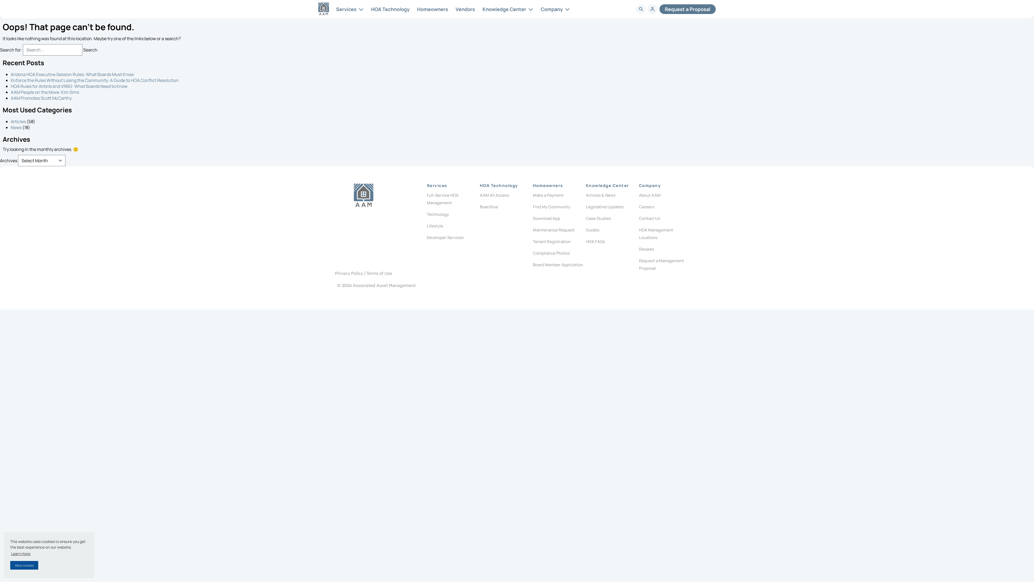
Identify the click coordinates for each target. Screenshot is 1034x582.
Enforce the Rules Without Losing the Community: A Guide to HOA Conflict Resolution (95, 80)
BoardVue (489, 207)
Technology (438, 214)
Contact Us (649, 218)
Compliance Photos (551, 253)
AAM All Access (494, 195)
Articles (18, 121)
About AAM (650, 195)
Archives (8, 161)
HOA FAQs (595, 241)
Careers (646, 207)
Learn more (20, 553)
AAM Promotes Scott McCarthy (41, 98)
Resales (646, 249)
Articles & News (601, 195)
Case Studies (598, 218)
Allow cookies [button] (24, 565)
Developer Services (445, 237)
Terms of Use (379, 273)
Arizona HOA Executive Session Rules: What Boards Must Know (72, 74)
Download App (546, 218)
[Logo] (363, 195)
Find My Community (551, 207)
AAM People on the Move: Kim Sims (45, 92)
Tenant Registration (552, 241)
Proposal (687, 9)
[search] (641, 9)
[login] (652, 9)
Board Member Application (558, 265)
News (16, 127)
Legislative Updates (605, 207)
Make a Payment (548, 195)
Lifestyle (435, 226)
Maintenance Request (554, 230)
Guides (592, 230)
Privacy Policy (349, 273)
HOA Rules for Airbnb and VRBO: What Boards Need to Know (69, 86)
